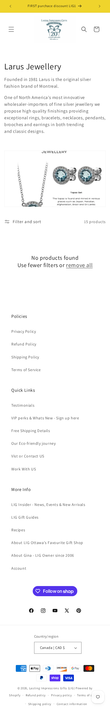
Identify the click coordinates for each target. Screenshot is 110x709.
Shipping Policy (25, 357)
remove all (79, 265)
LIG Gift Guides (25, 517)
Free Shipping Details (30, 430)
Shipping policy (40, 704)
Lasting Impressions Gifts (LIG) (52, 688)
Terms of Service (26, 369)
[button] (11, 29)
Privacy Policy (23, 331)
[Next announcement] (99, 6)
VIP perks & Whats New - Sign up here (45, 417)
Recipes (18, 529)
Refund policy (36, 695)
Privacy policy (61, 695)
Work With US (23, 469)
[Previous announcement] (10, 6)
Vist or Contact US (27, 456)
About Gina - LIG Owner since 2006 (42, 555)
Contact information (72, 704)
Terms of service (89, 695)
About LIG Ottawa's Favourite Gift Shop (47, 542)
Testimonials (22, 405)
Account (18, 568)
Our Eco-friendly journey (33, 443)
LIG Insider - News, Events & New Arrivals (48, 504)
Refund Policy (23, 344)
